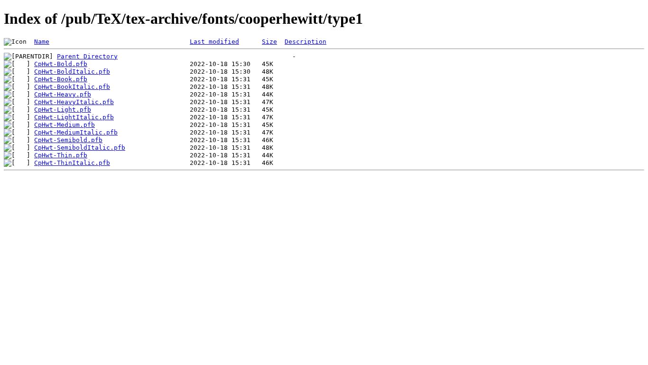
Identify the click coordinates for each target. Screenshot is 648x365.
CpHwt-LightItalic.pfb (74, 117)
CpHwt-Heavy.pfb (62, 94)
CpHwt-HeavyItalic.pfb (74, 102)
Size (269, 41)
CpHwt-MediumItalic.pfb (76, 132)
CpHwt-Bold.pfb (60, 63)
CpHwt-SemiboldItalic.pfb (79, 147)
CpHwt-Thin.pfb (60, 155)
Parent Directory (87, 56)
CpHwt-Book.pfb (60, 79)
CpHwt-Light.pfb (62, 109)
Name (41, 41)
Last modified (214, 41)
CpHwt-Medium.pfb (64, 124)
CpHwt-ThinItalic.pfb (72, 162)
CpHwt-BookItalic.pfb (72, 86)
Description (305, 41)
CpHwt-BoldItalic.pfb (72, 71)
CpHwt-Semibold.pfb (68, 140)
